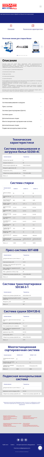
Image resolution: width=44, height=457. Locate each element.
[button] (17, 55)
